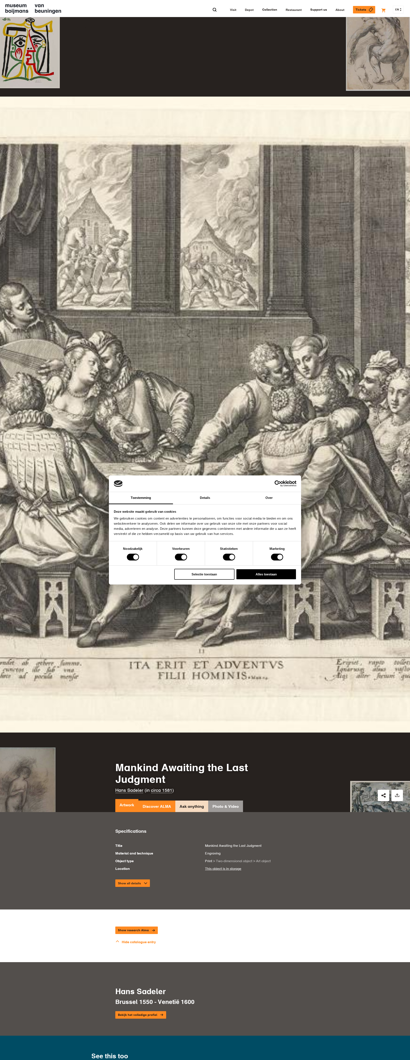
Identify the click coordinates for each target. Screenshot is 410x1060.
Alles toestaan (266, 574)
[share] (383, 795)
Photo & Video (225, 807)
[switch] (181, 557)
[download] (397, 795)
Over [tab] (269, 498)
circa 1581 (161, 790)
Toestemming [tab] (141, 498)
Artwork (127, 805)
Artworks (91, 27)
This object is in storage (223, 869)
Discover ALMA (157, 807)
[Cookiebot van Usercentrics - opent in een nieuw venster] (277, 483)
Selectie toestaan (204, 574)
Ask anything (192, 807)
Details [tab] (205, 498)
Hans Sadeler (129, 790)
